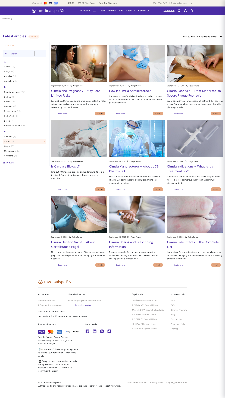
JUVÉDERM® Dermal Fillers (145, 300)
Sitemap (175, 328)
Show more (8, 162)
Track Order (176, 319)
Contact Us (143, 10)
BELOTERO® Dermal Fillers (144, 319)
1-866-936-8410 (159, 3)
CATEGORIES (8, 45)
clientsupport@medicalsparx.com (84, 300)
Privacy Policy (157, 382)
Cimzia (32, 36)
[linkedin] (87, 331)
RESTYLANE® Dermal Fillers (145, 305)
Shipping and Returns (176, 382)
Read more (62, 113)
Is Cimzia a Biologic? (65, 166)
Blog (121, 10)
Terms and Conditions (137, 382)
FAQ (172, 305)
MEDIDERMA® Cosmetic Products (148, 310)
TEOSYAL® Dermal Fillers (143, 324)
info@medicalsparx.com (181, 3)
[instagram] (102, 331)
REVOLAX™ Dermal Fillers (144, 328)
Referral (112, 10)
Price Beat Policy (179, 324)
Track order (169, 10)
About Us (130, 10)
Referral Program (179, 310)
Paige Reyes (78, 86)
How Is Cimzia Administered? (130, 91)
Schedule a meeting (83, 305)
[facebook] (95, 331)
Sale (103, 10)
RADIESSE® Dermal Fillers (144, 314)
